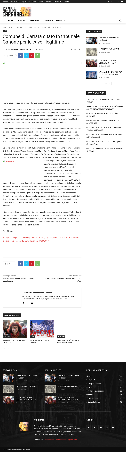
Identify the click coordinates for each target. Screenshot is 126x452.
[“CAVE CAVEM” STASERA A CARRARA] (42, 329)
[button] (120, 20)
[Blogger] (88, 427)
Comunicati (6, 336)
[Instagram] (111, 1)
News (10, 27)
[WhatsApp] (37, 55)
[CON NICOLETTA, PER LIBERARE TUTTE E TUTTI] (15, 329)
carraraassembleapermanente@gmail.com (60, 439)
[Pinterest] (31, 55)
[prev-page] (4, 348)
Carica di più (104, 83)
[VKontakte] (113, 427)
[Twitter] (115, 1)
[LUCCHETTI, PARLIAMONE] (91, 52)
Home (5, 27)
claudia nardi (91, 106)
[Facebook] (108, 1)
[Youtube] (121, 1)
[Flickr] (100, 427)
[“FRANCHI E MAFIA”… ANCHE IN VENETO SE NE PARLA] (69, 329)
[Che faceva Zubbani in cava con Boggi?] (91, 40)
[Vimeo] (118, 1)
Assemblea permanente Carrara (19, 49)
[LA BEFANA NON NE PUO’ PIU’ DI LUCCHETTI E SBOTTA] (91, 75)
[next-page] (8, 348)
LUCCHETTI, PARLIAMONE (109, 49)
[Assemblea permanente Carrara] (4, 49)
